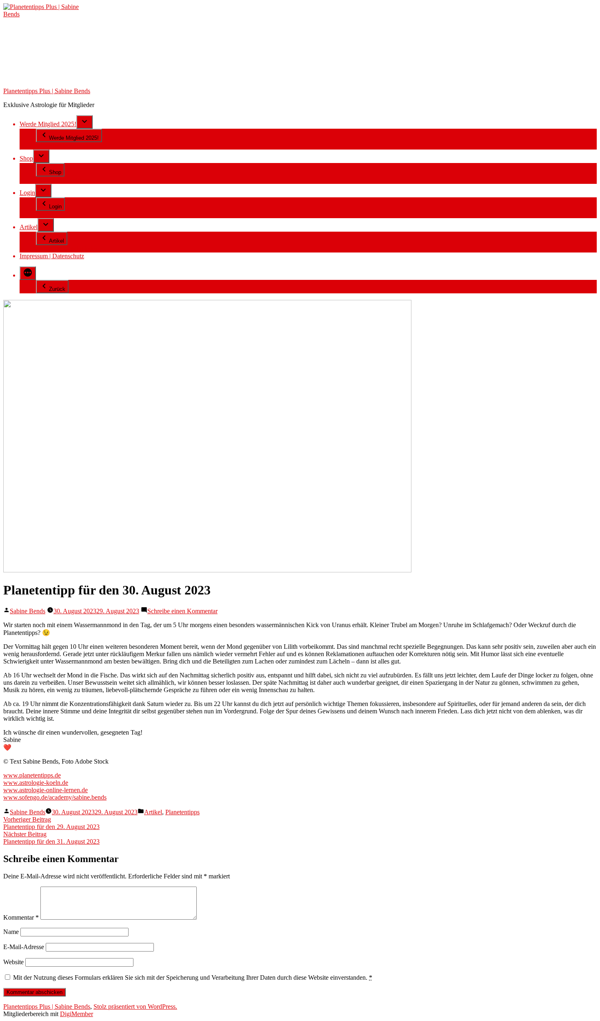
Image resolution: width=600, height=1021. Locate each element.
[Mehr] (28, 273)
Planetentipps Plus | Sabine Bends (46, 90)
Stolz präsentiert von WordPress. (135, 1006)
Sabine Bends (27, 611)
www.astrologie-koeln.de (35, 782)
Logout (45, 214)
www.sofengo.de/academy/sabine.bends (55, 797)
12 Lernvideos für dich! (66, 145)
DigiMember (76, 1013)
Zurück (57, 289)
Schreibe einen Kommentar (182, 611)
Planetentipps (182, 812)
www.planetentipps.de (32, 775)
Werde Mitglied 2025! (48, 124)
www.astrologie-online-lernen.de (45, 789)
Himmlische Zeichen (62, 179)
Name (11, 931)
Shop (26, 158)
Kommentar (21, 917)
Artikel (29, 226)
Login (27, 192)
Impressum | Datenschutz (52, 255)
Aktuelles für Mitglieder (67, 248)
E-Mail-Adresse (23, 946)
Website (13, 961)
